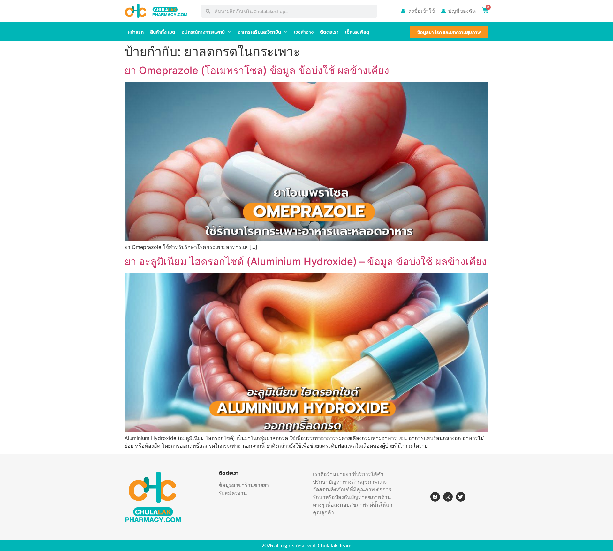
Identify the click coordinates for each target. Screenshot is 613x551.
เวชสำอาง (304, 31)
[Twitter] (460, 497)
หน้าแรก (136, 31)
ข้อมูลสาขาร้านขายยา (244, 485)
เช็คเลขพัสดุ (357, 31)
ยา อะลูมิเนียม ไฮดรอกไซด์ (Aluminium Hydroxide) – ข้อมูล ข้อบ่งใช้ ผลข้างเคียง (306, 261)
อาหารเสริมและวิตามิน (259, 31)
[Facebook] (435, 497)
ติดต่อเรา (329, 31)
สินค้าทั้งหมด (162, 31)
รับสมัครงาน (233, 493)
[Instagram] (448, 497)
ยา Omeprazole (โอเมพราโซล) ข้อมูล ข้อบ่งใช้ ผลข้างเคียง (257, 70)
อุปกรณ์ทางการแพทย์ (203, 31)
